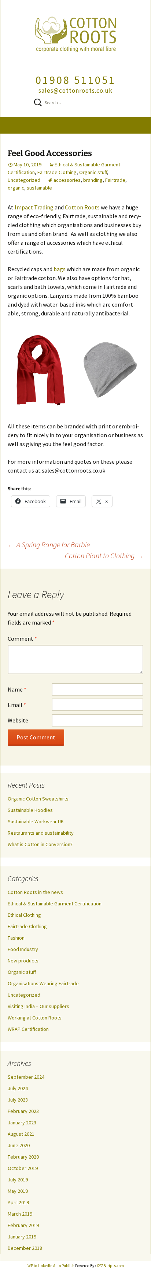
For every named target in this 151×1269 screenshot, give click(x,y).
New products (23, 960)
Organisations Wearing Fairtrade (43, 983)
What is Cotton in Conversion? (40, 844)
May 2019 (18, 1191)
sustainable (39, 187)
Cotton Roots (82, 207)
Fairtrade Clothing (57, 172)
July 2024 (18, 1088)
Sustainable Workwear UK (36, 821)
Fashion (16, 937)
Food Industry (23, 949)
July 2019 (18, 1179)
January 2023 (22, 1122)
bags (60, 269)
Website (18, 720)
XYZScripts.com (110, 1265)
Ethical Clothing (24, 915)
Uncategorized (24, 180)
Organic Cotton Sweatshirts (38, 798)
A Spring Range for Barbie (49, 544)
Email (17, 704)
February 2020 (23, 1156)
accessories (67, 180)
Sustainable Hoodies (30, 810)
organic (16, 187)
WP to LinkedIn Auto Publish (50, 1265)
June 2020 (19, 1145)
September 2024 (26, 1077)
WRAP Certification (28, 1029)
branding (93, 180)
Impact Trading (34, 207)
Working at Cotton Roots (35, 1017)
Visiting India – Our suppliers (38, 1006)
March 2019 (20, 1213)
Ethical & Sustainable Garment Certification (55, 903)
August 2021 (21, 1134)
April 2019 (18, 1202)
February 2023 (23, 1111)
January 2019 (22, 1236)
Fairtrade (115, 180)
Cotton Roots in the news (35, 892)
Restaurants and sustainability (41, 833)
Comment (22, 638)
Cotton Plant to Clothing (104, 555)
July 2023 (18, 1099)
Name (17, 689)
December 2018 (25, 1248)
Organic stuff (93, 172)
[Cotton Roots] (75, 36)
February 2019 (23, 1225)
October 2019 (23, 1168)
